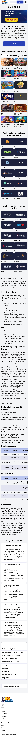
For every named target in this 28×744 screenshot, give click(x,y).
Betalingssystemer (7, 665)
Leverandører (5, 668)
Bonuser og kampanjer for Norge (11, 658)
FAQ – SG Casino (7, 678)
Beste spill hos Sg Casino (9, 649)
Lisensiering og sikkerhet (9, 674)
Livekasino (12, 55)
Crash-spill (19, 55)
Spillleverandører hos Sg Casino (11, 655)
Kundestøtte (5, 671)
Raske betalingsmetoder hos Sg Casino (12, 652)
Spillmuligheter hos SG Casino (10, 661)
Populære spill (3, 55)
